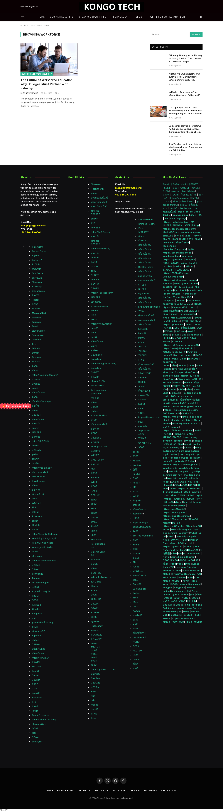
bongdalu (96, 359)
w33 (190, 481)
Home (41, 17)
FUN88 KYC (186, 239)
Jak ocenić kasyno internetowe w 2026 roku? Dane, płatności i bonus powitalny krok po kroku (185, 129)
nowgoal (176, 293)
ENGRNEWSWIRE (30, 93)
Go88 (94, 665)
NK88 (136, 518)
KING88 (36, 604)
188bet (189, 266)
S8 (197, 560)
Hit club (181, 300)
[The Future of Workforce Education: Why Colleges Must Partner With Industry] (49, 59)
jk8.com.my (169, 246)
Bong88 (36, 436)
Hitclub (36, 525)
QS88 (94, 530)
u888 (197, 211)
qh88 (185, 416)
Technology (120, 17)
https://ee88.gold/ (173, 526)
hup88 (176, 338)
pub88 (168, 369)
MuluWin (36, 268)
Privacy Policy (66, 790)
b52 (140, 421)
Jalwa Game (38, 330)
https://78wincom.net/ (176, 519)
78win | (175, 194)
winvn (94, 319)
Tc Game (37, 339)
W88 (190, 577)
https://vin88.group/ (101, 323)
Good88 (137, 584)
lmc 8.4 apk (176, 372)
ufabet (94, 411)
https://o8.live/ (191, 553)
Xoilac (195, 563)
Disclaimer (118, 790)
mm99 (141, 337)
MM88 (166, 574)
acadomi (137, 513)
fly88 (166, 191)
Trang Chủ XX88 (172, 492)
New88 (188, 382)
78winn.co (96, 354)
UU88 (136, 659)
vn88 (180, 563)
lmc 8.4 (196, 386)
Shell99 (142, 382)
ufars (183, 191)
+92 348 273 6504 (30, 232)
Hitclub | (185, 184)
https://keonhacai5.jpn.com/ (179, 229)
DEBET (188, 235)
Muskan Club (39, 313)
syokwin (95, 621)
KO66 (94, 590)
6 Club (94, 564)
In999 (35, 304)
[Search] (201, 17)
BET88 (176, 522)
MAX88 (167, 382)
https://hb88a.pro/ (100, 232)
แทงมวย (175, 191)
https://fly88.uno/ (173, 259)
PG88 (35, 529)
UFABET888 (39, 476)
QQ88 (35, 728)
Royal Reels (38, 481)
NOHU (136, 642)
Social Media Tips (61, 17)
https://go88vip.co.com (103, 669)
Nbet (34, 732)
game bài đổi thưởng (42, 622)
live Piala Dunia (181, 369)
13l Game (96, 581)
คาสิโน (35, 405)
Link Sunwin (175, 615)
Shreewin (96, 184)
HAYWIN (37, 666)
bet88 (189, 211)
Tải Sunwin (179, 434)
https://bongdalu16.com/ (103, 363)
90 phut (190, 461)
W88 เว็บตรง (139, 575)
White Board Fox (191, 570)
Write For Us (169, 790)
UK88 (190, 434)
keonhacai (195, 584)
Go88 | (177, 184)
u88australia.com (173, 276)
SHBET (95, 275)
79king (167, 215)
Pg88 (183, 311)
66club (35, 512)
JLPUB (190, 498)
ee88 (35, 626)
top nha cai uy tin (180, 591)
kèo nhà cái (38, 494)
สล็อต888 (96, 437)
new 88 (95, 279)
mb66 (166, 334)
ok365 (190, 495)
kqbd (173, 563)
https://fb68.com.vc (174, 345)
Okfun (191, 191)
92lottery (37, 516)
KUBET (167, 225)
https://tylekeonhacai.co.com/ (181, 410)
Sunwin (142, 399)
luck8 (94, 337)
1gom (167, 293)
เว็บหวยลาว (144, 390)
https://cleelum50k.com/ (45, 375)
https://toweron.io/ (174, 498)
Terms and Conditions (143, 790)
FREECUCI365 (181, 270)
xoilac (184, 263)
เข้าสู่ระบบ (96, 301)
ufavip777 (168, 300)
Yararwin (36, 317)
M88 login (138, 571)
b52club (196, 420)
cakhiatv (142, 426)
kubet (166, 584)
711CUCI (142, 351)
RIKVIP (95, 376)
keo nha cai (195, 334)
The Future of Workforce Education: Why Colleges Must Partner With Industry (46, 84)
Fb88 (135, 478)
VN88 (94, 420)
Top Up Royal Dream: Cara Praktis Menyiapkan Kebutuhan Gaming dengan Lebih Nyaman (185, 110)
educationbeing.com (101, 577)
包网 (135, 469)
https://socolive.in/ (100, 248)
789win (142, 311)
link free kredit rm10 (143, 535)
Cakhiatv (184, 533)
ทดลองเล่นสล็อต (99, 415)
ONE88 (197, 304)
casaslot (179, 440)
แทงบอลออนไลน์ (99, 197)
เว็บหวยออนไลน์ (40, 472)
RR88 (35, 684)
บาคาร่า (36, 423)
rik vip (166, 557)
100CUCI (142, 346)
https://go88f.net (173, 324)
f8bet (141, 412)
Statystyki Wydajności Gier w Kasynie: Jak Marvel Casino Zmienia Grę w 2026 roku (184, 77)
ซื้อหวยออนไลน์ (146, 315)
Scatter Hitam (145, 267)
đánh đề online (171, 375)
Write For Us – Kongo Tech (167, 17)
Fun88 (35, 671)
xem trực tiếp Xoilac (42, 542)
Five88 (194, 519)
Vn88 (135, 628)
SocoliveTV (179, 352)
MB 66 (94, 310)
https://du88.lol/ (40, 441)
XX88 (35, 706)
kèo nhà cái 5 (139, 637)
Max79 (167, 239)
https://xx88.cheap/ (183, 574)
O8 (165, 389)
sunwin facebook (190, 232)
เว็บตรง (142, 240)
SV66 (94, 595)
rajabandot (144, 293)
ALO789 (137, 650)
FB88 (185, 539)
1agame (36, 578)
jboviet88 (143, 395)
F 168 (141, 359)
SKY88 (179, 235)
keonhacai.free (171, 256)
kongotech (128, 798)
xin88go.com (184, 304)
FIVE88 (169, 331)
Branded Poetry (146, 224)
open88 (197, 440)
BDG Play (96, 573)
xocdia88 (193, 345)
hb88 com (168, 242)
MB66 (184, 334)
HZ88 (194, 198)
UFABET (36, 432)
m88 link (95, 398)
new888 (95, 227)
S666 (135, 549)
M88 (188, 563)
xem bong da (170, 468)
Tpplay (35, 299)
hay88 (35, 463)
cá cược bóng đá (186, 608)
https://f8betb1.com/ (102, 292)
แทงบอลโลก (170, 444)
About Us (84, 790)
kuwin (35, 710)
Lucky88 (190, 259)
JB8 (200, 215)
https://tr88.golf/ (141, 522)
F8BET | (194, 184)
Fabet (192, 338)
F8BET (35, 595)
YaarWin (36, 361)
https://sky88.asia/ (174, 509)
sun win (195, 611)
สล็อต (35, 366)
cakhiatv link (97, 385)
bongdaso (96, 368)
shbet (35, 520)
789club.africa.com (182, 396)
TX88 (191, 365)
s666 (176, 328)
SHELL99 (168, 235)
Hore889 (193, 550)
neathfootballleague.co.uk (184, 208)
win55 (136, 544)
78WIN (95, 288)
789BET (36, 414)
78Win (94, 406)
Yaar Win (95, 559)
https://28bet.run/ (181, 317)
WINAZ (95, 455)
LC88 (136, 655)
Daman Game (39, 251)
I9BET (187, 225)
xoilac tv (189, 447)
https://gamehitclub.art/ (186, 423)
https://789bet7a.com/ (44, 719)
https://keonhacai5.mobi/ (177, 252)
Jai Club (36, 348)
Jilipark (94, 586)
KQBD (94, 433)
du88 (167, 358)
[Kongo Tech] (111, 6)
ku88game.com (99, 446)
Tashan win (38, 335)
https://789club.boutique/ (178, 430)
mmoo (94, 266)
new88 (94, 328)
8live (199, 365)
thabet (94, 350)
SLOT (136, 540)
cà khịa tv (195, 457)
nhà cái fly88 (98, 381)
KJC (34, 702)
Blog (139, 17)
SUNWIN (177, 225)
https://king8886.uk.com (44, 534)
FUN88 (195, 188)
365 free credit (171, 413)
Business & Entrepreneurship (37, 74)
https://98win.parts (174, 512)
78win (35, 569)
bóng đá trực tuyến (173, 461)
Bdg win (137, 500)
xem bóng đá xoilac (186, 567)
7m (175, 287)
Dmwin (35, 326)
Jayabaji (137, 465)
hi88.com (180, 331)
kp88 (189, 621)
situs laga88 (38, 631)
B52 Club (194, 321)
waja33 (192, 403)
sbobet (172, 389)
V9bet (94, 654)
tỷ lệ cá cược (186, 287)
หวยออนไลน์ (169, 211)
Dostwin (36, 357)
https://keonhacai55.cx (44, 560)
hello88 (142, 333)
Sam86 (193, 263)
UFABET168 (144, 373)
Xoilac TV (168, 567)
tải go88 (169, 502)
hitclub (194, 283)
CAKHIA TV (97, 459)
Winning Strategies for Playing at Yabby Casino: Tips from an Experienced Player (185, 58)
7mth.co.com (170, 399)
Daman (35, 352)
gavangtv (96, 630)
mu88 (94, 650)
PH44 (199, 498)
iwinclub (188, 502)
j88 (192, 594)
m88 (93, 315)
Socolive (168, 249)
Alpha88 (36, 635)
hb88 (180, 543)
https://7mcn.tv (172, 416)
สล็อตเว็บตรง (38, 392)
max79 (167, 522)
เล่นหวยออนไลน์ (99, 202)
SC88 (187, 492)
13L (34, 344)
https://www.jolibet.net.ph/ (178, 348)
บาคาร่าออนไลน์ (99, 206)
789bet (36, 565)
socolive (167, 287)
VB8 (165, 615)
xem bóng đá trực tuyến (44, 538)
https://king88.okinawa (176, 516)
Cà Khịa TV (187, 413)
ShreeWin (37, 277)
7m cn (195, 591)
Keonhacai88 (179, 307)
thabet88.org (171, 232)
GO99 (136, 646)
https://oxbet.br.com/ (175, 280)
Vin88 (183, 358)
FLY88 (187, 546)
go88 (35, 454)
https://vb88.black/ (42, 467)
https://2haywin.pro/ (148, 417)
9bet (34, 498)
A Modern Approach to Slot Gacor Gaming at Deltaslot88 (184, 93)
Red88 (167, 341)
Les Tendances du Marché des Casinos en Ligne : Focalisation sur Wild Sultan (185, 147)
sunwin (35, 388)
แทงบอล (36, 379)
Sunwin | (168, 184)
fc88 (93, 270)
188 (34, 507)
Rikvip (195, 225)
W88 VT (36, 503)
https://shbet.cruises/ (149, 306)
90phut (167, 464)
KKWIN (36, 662)
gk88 (94, 617)
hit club (95, 257)
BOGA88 (177, 341)
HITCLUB (96, 599)
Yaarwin (36, 308)
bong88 (167, 270)
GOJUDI (184, 188)
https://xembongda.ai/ (185, 464)
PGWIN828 (178, 621)
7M (34, 618)
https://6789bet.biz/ (189, 488)
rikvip (177, 283)
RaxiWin (36, 295)
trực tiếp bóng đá (184, 355)
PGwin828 (96, 634)
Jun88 (197, 430)
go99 (167, 321)
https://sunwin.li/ (40, 657)
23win (189, 526)
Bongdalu (37, 613)
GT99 (184, 321)
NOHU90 (197, 379)
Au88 (94, 262)
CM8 (34, 688)
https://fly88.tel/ (172, 546)
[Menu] (22, 17)
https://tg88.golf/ (142, 527)
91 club (182, 365)
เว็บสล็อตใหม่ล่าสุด (41, 401)
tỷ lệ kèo (194, 375)
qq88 (181, 211)
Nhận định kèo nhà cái (175, 550)
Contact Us (101, 790)
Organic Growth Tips (92, 17)
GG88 (182, 481)
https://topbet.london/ (176, 222)
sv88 (166, 317)
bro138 (188, 615)
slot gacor (37, 556)
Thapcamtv (97, 626)
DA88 (198, 355)
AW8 (173, 218)
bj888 (141, 404)
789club (36, 450)
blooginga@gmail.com (33, 225)
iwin (200, 290)
